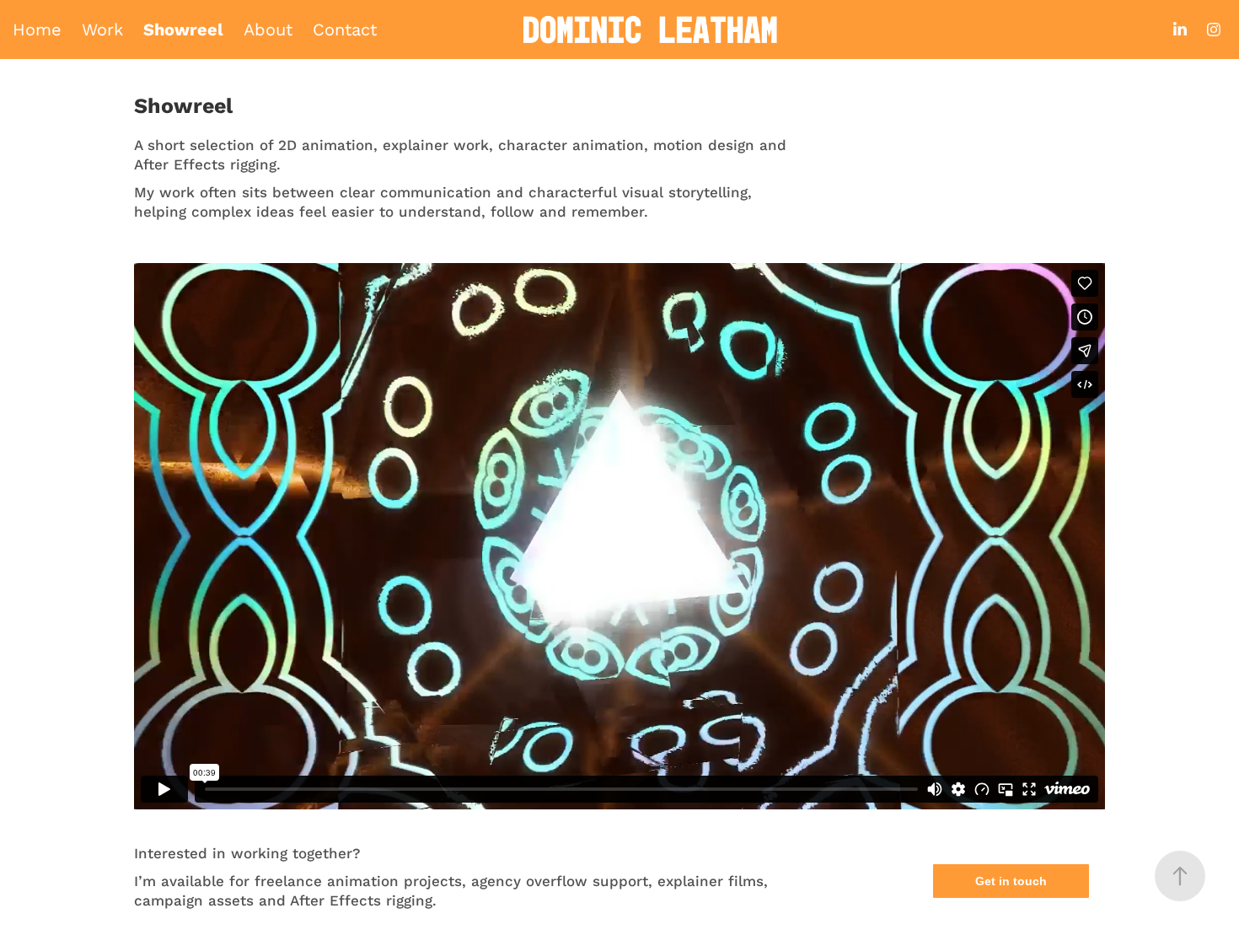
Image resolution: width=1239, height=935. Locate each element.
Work (102, 29)
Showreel (183, 29)
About (268, 29)
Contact (345, 29)
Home (37, 29)
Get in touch (1011, 881)
